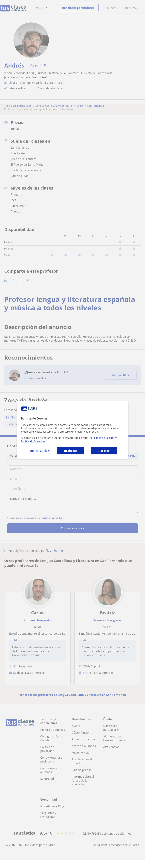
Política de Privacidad (33, 441)
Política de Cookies (104, 437)
